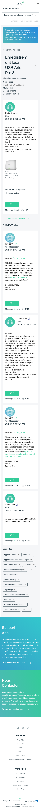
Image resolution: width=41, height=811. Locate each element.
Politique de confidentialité (11, 801)
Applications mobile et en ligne (16, 560)
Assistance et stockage (13, 570)
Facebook (13, 728)
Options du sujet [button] (34, 66)
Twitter (18, 728)
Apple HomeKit (10, 555)
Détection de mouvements (14, 595)
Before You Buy (10, 580)
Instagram (27, 728)
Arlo (20, 748)
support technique (18, 277)
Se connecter (26, 21)
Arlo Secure (20, 773)
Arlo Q (20, 752)
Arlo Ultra (20, 740)
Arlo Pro (20, 744)
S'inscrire (14, 21)
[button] (34, 104)
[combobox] (20, 15)
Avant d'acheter (10, 575)
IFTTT (25, 609)
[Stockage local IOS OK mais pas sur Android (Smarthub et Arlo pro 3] (33, 219)
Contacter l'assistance (12, 709)
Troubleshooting (12, 193)
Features (7, 599)
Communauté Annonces (13, 585)
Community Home (20, 785)
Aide (36, 21)
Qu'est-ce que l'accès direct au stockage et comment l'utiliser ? (20, 454)
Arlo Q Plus (20, 755)
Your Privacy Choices (27, 801)
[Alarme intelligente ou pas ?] (29, 219)
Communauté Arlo (10, 9)
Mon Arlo (20, 789)
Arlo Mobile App (10, 565)
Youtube (23, 728)
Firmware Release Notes (13, 604)
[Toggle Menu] (38, 3)
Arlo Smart (27, 565)
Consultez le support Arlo (13, 663)
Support (20, 781)
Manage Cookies (20, 804)
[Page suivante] (35, 569)
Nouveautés (20, 777)
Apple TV (26, 555)
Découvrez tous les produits (20, 759)
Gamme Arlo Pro (12, 50)
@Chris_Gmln (19, 258)
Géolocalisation (10, 609)
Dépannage (8, 590)
